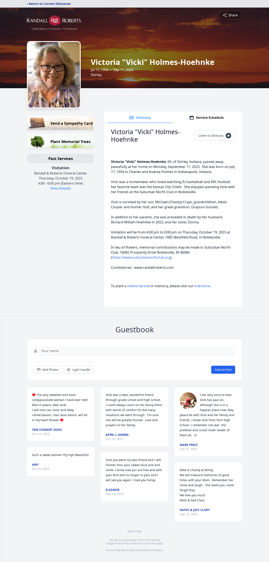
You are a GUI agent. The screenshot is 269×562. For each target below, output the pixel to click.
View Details (60, 188)
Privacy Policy (123, 543)
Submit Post (223, 370)
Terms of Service (146, 543)
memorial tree (138, 286)
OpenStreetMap (139, 550)
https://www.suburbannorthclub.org (141, 257)
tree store (202, 286)
